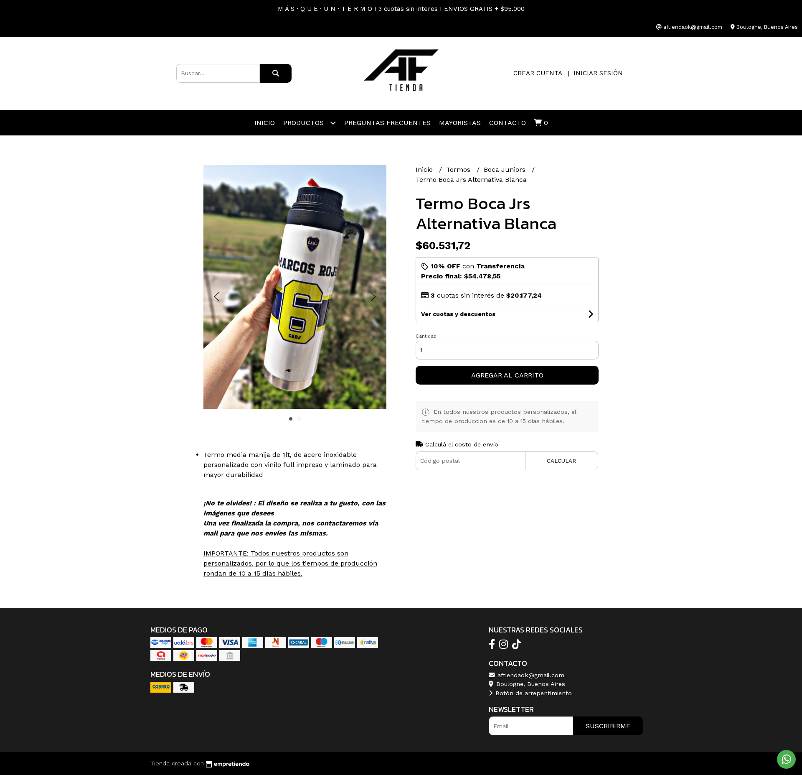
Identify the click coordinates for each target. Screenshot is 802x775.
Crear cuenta (537, 73)
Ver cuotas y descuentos (458, 314)
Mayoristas (460, 123)
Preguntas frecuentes (387, 123)
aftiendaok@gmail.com (529, 675)
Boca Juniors (506, 169)
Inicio (264, 123)
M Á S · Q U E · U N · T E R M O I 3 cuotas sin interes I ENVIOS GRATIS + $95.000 (401, 9)
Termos (459, 169)
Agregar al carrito (507, 375)
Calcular (561, 461)
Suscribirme (608, 726)
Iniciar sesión (598, 73)
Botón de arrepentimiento (532, 693)
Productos (304, 123)
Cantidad (426, 336)
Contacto (507, 123)
